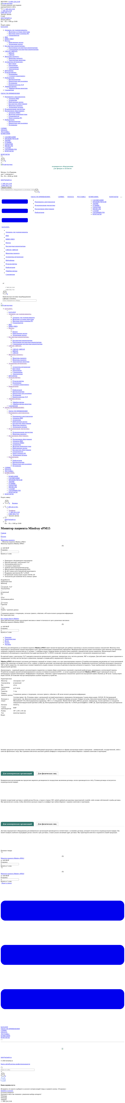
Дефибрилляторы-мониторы (18, 88)
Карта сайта (5, 1064)
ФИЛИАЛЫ (9, 146)
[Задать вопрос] (1, 555)
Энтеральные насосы (16, 44)
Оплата (7, 642)
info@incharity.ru (6, 18)
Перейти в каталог (7, 1091)
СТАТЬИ (8, 147)
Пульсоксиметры (10, 72)
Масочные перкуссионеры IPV (19, 33)
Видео (7, 641)
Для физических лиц (47, 773)
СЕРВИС (4, 128)
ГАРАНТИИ (9, 144)
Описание (8, 637)
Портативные (13, 65)
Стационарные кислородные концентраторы (23, 49)
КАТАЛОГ (4, 27)
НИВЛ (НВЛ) (9, 39)
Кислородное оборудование (18, 104)
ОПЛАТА (4, 130)
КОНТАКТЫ (9, 151)
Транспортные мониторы (17, 60)
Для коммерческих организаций (17, 773)
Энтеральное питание (16, 107)
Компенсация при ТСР (16, 85)
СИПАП (11, 55)
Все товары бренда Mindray (10, 618)
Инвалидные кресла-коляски (18, 81)
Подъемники (13, 83)
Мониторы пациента (12, 56)
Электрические (14, 69)
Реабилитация (9, 78)
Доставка (8, 644)
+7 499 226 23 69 (9, 9)
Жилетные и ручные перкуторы (19, 32)
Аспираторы (13, 100)
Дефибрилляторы (11, 86)
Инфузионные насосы (16, 42)
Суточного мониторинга (17, 76)
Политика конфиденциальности (19, 1064)
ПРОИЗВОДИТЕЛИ (11, 139)
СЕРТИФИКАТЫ (11, 149)
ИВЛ (6, 37)
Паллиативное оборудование (14, 111)
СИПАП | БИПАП (11, 51)
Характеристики (10, 639)
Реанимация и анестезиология (15, 97)
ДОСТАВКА (5, 132)
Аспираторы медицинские (14, 62)
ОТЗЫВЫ (8, 142)
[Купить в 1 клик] (2, 852)
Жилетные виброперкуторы (18, 114)
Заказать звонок (6, 187)
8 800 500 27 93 (6, 12)
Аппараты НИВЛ (14, 112)
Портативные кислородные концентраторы (23, 48)
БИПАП (11, 53)
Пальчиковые (13, 74)
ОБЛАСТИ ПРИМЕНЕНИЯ (10, 93)
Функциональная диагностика (15, 109)
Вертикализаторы (14, 79)
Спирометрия (9, 90)
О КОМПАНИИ (10, 137)
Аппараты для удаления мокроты (16, 30)
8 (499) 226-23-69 (14, 1)
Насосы (7, 40)
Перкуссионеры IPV (15, 118)
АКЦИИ (7, 140)
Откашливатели (14, 35)
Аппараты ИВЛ (14, 98)
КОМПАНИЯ (5, 133)
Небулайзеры (9, 70)
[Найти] (123, 551)
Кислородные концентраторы (15, 46)
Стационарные (14, 67)
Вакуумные (12, 63)
